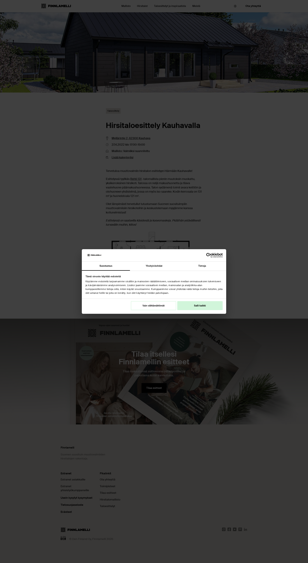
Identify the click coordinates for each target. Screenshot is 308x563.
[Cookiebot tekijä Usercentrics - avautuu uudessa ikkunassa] (209, 255)
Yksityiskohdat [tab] (154, 265)
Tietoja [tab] (202, 265)
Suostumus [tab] (105, 265)
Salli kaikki (200, 305)
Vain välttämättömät (153, 305)
